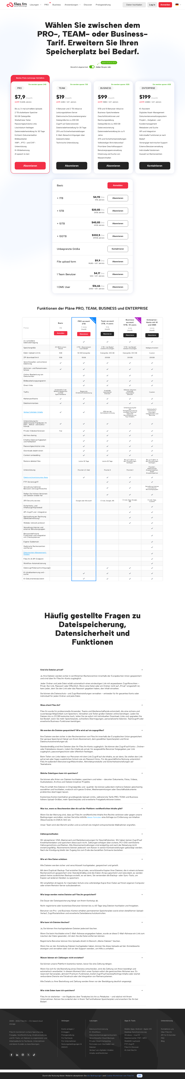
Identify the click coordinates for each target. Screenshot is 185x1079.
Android (138, 1029)
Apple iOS (148, 1029)
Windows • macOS (132, 1035)
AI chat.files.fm (130, 1050)
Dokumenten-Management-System (35, 553)
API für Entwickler (168, 1035)
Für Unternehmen (68, 1041)
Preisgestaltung (67, 1035)
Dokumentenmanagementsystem (103, 1035)
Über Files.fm (166, 1032)
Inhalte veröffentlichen (98, 1053)
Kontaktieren (154, 165)
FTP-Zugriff (129, 1044)
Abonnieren (30, 165)
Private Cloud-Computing (100, 1041)
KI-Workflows (95, 1032)
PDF (139, 1038)
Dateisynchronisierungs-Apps (36, 477)
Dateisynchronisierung (98, 1029)
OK (139, 1076)
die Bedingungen (94, 1076)
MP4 (144, 1038)
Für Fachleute (66, 1038)
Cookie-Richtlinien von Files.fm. (120, 1076)
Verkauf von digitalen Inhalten (101, 1050)
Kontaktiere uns (167, 1029)
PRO (46, 5)
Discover (88, 5)
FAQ (162, 1038)
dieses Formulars (94, 817)
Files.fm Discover (131, 1047)
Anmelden (165, 5)
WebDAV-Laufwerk (132, 1041)
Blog (162, 1041)
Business (56, 5)
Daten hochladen (134, 5)
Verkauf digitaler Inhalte (33, 412)
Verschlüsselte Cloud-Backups (101, 1038)
